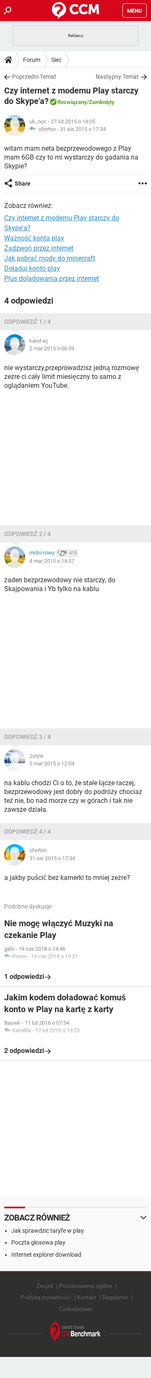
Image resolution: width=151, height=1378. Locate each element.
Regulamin (115, 1297)
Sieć (56, 59)
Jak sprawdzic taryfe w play (47, 1230)
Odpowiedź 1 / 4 (27, 321)
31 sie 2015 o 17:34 (83, 129)
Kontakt (86, 1297)
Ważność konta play (34, 238)
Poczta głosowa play (38, 1242)
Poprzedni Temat (34, 76)
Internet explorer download (46, 1254)
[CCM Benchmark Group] (75, 1332)
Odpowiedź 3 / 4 (27, 736)
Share (23, 183)
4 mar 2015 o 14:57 (51, 561)
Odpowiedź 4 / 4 (27, 831)
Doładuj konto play (32, 268)
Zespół (44, 1286)
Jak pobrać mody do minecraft (49, 258)
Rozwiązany (72, 102)
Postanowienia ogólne (85, 1286)
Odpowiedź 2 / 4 (27, 533)
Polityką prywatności (46, 1297)
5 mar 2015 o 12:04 (51, 763)
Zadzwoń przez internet (38, 248)
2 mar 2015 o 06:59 (51, 348)
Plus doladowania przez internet (51, 279)
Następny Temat (117, 76)
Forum (31, 59)
